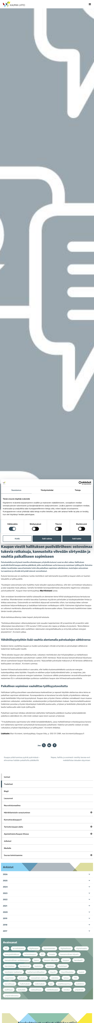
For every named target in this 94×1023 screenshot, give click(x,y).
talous (66, 978)
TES (75, 978)
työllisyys (9, 990)
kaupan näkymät (51, 960)
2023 (5, 893)
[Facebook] (55, 745)
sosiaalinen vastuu (38, 978)
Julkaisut (7, 841)
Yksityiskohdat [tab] (47, 490)
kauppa (66, 960)
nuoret (81, 972)
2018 (5, 925)
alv (6, 948)
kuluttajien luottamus (13, 972)
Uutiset (7, 777)
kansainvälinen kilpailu (69, 954)
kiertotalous (9, 966)
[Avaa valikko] (90, 4)
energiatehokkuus (12, 954)
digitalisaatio (81, 948)
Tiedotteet (8, 784)
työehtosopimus (64, 984)
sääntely (54, 978)
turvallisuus (9, 984)
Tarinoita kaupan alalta (13, 827)
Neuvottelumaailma (12, 805)
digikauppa (33, 948)
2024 (5, 887)
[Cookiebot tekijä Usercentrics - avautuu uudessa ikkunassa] (80, 483)
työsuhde (21, 990)
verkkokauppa (52, 990)
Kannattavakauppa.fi (13, 820)
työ (51, 984)
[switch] (35, 529)
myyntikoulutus (67, 972)
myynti (53, 972)
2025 (5, 880)
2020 (5, 912)
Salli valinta (47, 539)
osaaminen (9, 978)
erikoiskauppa (30, 954)
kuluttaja (50, 966)
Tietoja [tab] (78, 490)
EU (42, 954)
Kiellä (17, 539)
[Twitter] (44, 745)
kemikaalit (78, 960)
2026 (5, 874)
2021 (5, 906)
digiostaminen (49, 948)
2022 (5, 899)
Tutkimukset (25, 984)
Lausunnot (8, 798)
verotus (67, 990)
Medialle (7, 848)
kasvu (36, 960)
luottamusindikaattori (36, 972)
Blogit (6, 791)
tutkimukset (39, 984)
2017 (5, 931)
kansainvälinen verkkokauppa (17, 960)
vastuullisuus (36, 990)
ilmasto (52, 954)
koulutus (38, 966)
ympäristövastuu (12, 995)
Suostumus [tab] (16, 490)
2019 (5, 918)
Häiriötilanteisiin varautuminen (17, 812)
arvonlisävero (18, 948)
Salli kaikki (76, 539)
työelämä (80, 984)
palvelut (22, 978)
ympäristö (79, 990)
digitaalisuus (66, 948)
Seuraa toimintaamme (13, 855)
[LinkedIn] (49, 745)
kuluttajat (63, 966)
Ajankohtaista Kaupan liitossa (16, 834)
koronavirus (24, 966)
